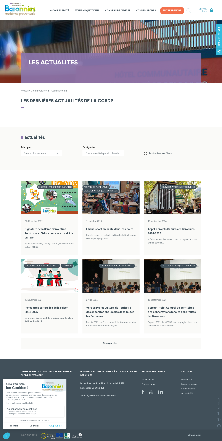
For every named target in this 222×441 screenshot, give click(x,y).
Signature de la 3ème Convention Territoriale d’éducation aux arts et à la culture (49, 233)
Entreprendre (172, 10)
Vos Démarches (146, 10)
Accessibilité (187, 393)
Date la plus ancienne (35, 153)
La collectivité (59, 10)
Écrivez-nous (148, 384)
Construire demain (117, 10)
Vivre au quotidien (87, 10)
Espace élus (203, 10)
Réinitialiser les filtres (160, 153)
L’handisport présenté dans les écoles (109, 229)
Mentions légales (189, 384)
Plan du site (186, 379)
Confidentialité (188, 388)
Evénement (67, 266)
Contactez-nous (219, 36)
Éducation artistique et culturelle (102, 153)
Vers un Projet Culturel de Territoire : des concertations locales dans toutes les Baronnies (110, 312)
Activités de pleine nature (96, 187)
